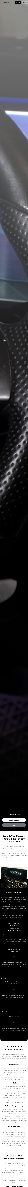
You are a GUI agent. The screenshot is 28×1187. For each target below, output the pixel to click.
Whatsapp (14, 825)
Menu (24, 2)
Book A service (14, 820)
